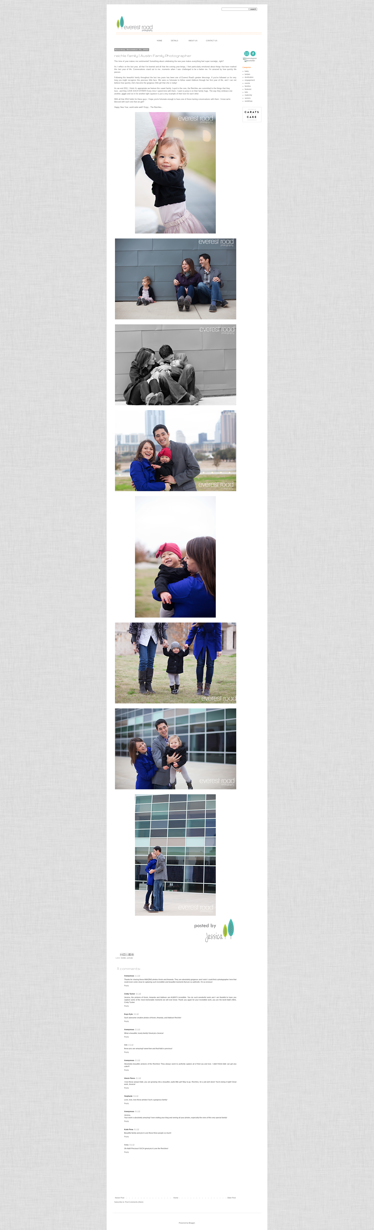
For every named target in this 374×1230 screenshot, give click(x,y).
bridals (247, 74)
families (123, 958)
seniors (248, 98)
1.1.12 (137, 976)
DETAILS (174, 41)
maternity (248, 95)
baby (247, 71)
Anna (126, 1145)
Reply (126, 986)
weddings (248, 101)
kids (246, 92)
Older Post (231, 1198)
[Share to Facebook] (129, 954)
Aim (126, 1045)
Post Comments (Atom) (134, 1202)
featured (248, 89)
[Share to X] (126, 954)
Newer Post (119, 1198)
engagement (250, 80)
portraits (130, 958)
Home (175, 1198)
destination (249, 77)
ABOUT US (192, 41)
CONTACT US (211, 41)
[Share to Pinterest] (132, 954)
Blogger (192, 1223)
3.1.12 (135, 1096)
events (247, 83)
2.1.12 (138, 994)
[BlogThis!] (124, 954)
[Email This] (121, 954)
